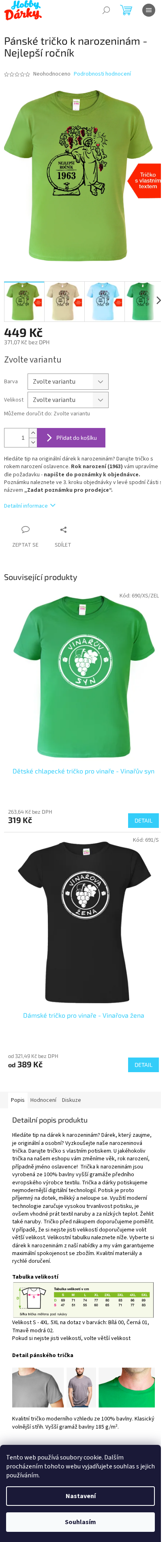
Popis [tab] (18, 1100)
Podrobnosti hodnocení (102, 74)
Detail (143, 820)
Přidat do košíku (76, 437)
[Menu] (149, 10)
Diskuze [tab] (71, 1100)
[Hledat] (106, 10)
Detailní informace (26, 506)
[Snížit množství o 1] (33, 442)
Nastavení (81, 1496)
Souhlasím (80, 1522)
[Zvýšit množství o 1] (33, 433)
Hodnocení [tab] (43, 1100)
